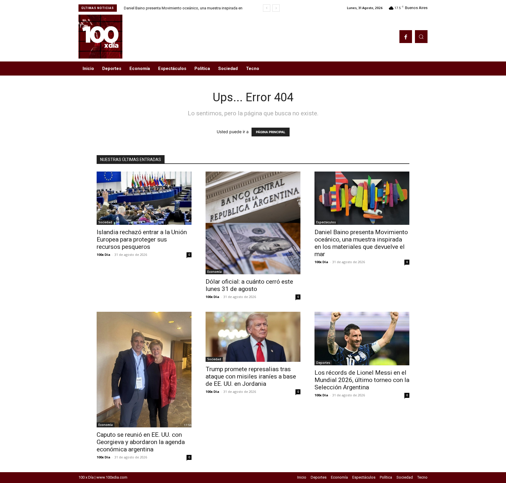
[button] (421, 36)
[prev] (266, 8)
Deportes (323, 363)
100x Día (103, 254)
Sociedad (105, 222)
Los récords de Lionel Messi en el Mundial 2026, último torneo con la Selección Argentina (361, 380)
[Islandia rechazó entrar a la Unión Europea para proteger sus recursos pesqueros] (144, 198)
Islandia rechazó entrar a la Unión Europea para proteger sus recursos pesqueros (142, 239)
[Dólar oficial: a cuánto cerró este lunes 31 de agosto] (253, 223)
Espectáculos (326, 222)
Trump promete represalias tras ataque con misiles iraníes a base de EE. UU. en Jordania (251, 376)
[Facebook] (405, 36)
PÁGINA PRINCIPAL (270, 132)
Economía (214, 272)
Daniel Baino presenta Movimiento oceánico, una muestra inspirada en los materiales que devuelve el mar (361, 243)
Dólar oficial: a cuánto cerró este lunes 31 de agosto (249, 285)
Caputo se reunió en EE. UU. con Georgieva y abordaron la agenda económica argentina (141, 442)
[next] (276, 8)
